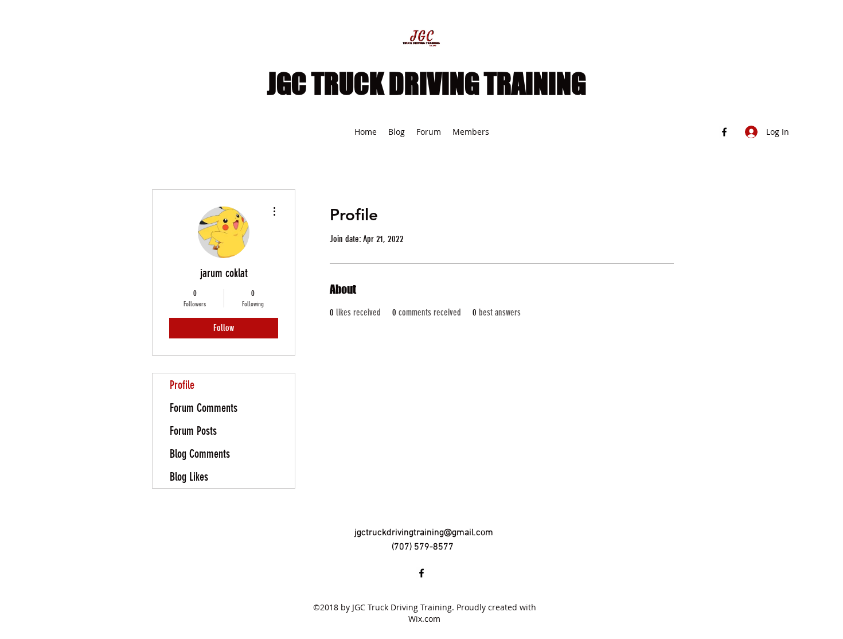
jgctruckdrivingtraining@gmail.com (423, 533)
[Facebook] (724, 132)
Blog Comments (200, 454)
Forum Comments (203, 408)
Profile (182, 385)
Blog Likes (189, 477)
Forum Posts (193, 431)
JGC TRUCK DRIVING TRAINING (426, 83)
